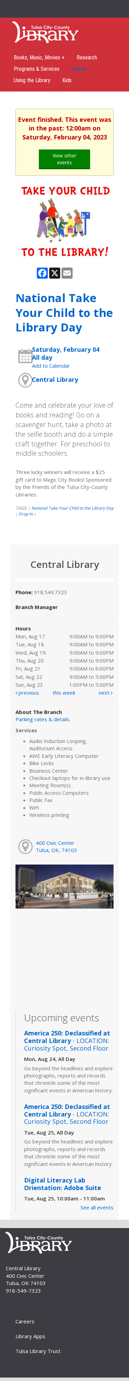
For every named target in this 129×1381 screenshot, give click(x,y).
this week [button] (64, 692)
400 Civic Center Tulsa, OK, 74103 (56, 846)
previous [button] (28, 692)
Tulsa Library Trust (38, 1351)
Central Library (55, 379)
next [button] (105, 692)
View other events (64, 159)
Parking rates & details (42, 719)
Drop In (26, 514)
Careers (24, 1321)
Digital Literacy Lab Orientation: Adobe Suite (62, 1184)
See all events (97, 1207)
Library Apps (30, 1336)
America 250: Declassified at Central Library (67, 1040)
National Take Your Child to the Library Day (72, 508)
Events (79, 69)
